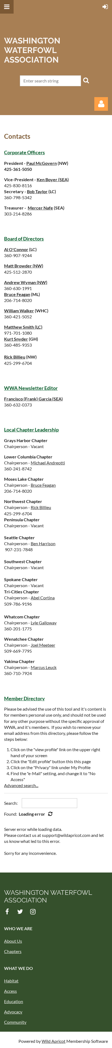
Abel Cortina (43, 597)
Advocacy (13, 1011)
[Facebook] (7, 911)
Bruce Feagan (17, 294)
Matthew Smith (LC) (23, 326)
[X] (20, 911)
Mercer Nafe (40, 207)
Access (10, 991)
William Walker (19, 310)
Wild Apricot (54, 1041)
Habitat (11, 980)
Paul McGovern (41, 163)
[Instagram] (33, 911)
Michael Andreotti (48, 462)
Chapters (12, 951)
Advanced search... (21, 785)
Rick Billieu (14, 356)
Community (15, 1022)
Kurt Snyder (16, 338)
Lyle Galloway (44, 622)
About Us (13, 941)
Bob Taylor (37, 191)
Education (13, 1001)
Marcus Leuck (44, 667)
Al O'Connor (16, 249)
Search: (11, 803)
